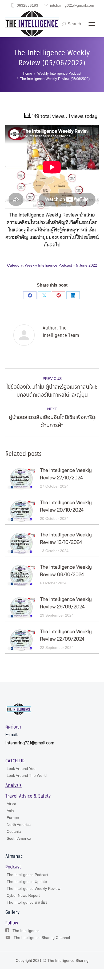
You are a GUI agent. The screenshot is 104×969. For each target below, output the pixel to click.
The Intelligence (26, 930)
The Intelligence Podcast (27, 874)
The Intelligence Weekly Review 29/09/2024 (66, 603)
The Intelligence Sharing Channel (42, 937)
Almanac (14, 856)
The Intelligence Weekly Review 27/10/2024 (66, 474)
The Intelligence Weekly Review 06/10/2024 (66, 571)
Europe (13, 817)
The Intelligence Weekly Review (33, 888)
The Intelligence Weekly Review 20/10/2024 (66, 506)
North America (19, 824)
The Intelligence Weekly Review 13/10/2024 (66, 539)
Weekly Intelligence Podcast (48, 265)
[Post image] (20, 478)
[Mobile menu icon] (92, 24)
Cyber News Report (23, 895)
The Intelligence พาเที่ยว (27, 902)
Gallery (12, 912)
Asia (10, 811)
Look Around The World (27, 775)
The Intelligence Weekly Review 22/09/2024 (66, 635)
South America (19, 838)
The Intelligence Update (27, 881)
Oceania (14, 831)
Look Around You (21, 768)
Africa (11, 804)
